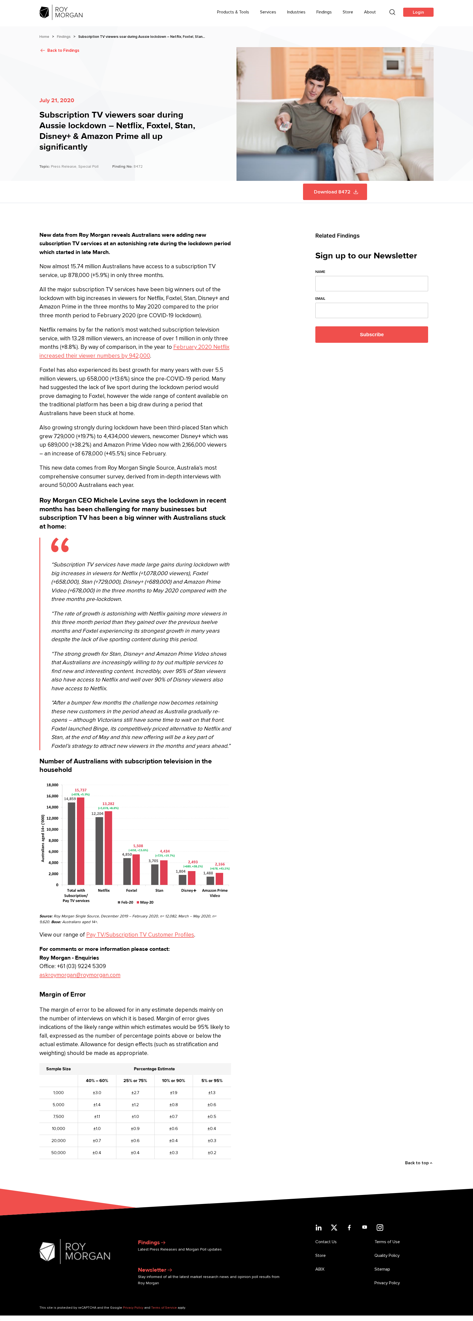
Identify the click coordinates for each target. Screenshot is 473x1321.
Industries (296, 12)
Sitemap (382, 1269)
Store (348, 12)
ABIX (319, 1269)
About (370, 12)
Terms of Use (387, 1242)
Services (268, 12)
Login (418, 12)
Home (44, 37)
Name (320, 272)
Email (320, 299)
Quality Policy (387, 1255)
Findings (324, 12)
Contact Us (326, 1242)
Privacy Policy (387, 1283)
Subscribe (372, 334)
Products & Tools (233, 12)
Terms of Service (164, 1308)
